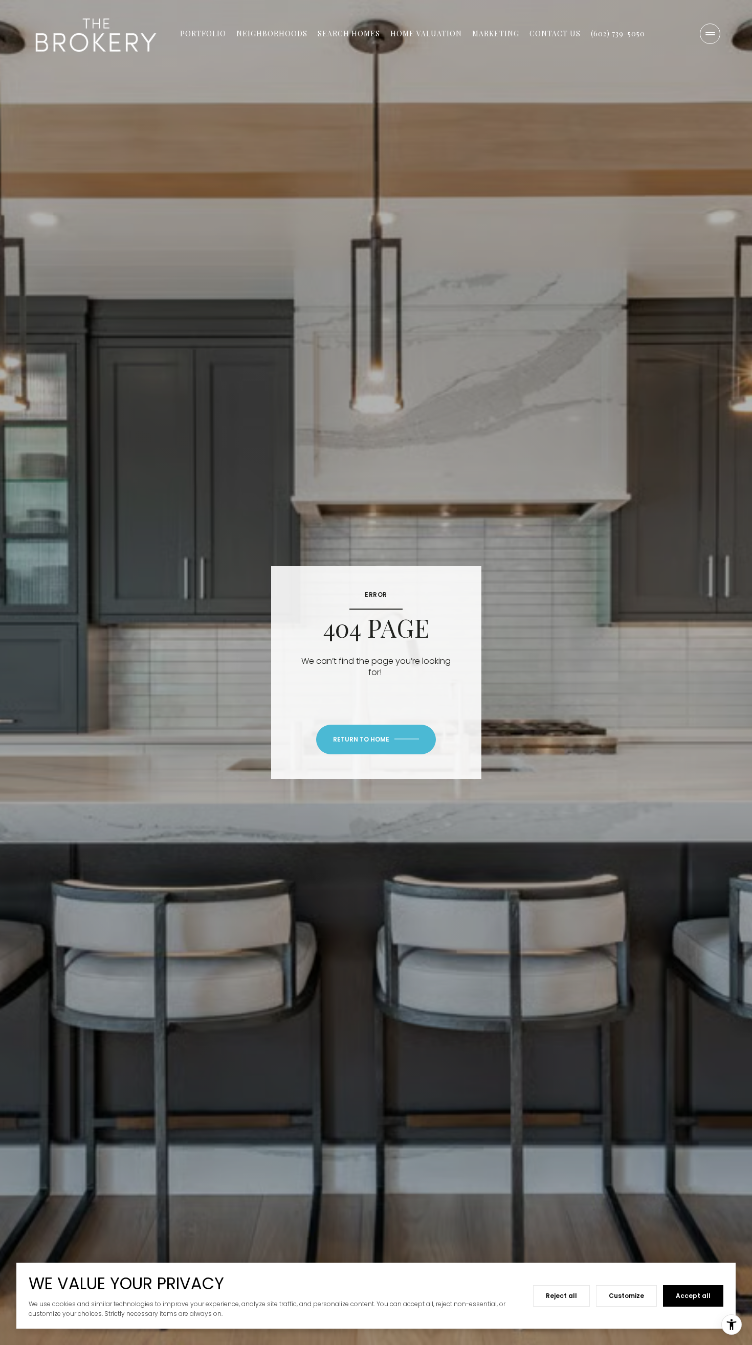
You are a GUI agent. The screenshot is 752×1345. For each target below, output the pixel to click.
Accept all (693, 1295)
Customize (626, 1295)
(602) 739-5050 (618, 33)
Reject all (561, 1295)
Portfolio (203, 33)
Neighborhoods (271, 33)
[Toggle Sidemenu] (710, 34)
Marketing (495, 33)
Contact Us (555, 33)
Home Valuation (426, 33)
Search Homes (349, 33)
